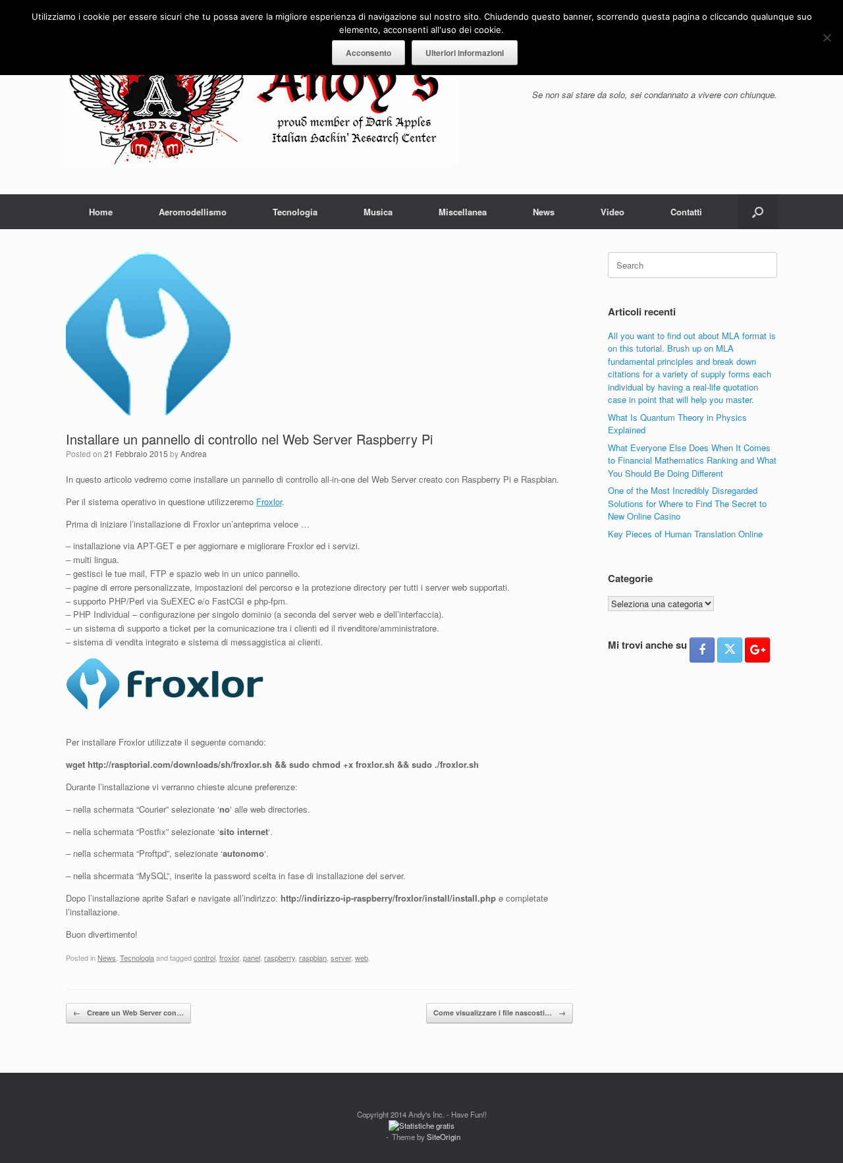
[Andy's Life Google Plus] (757, 650)
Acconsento (368, 53)
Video (612, 211)
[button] (757, 211)
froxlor (229, 957)
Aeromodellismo (193, 211)
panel (251, 957)
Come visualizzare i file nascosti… (499, 1012)
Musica (378, 211)
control (204, 957)
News (544, 211)
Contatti (686, 211)
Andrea (193, 453)
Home (101, 211)
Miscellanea (463, 211)
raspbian (313, 957)
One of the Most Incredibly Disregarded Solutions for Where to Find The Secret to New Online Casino (687, 503)
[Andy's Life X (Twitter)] (729, 650)
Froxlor (269, 501)
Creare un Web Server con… (128, 1012)
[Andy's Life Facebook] (702, 650)
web (361, 957)
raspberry (279, 957)
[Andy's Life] (260, 97)
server (341, 957)
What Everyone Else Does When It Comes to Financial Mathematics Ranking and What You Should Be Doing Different (692, 460)
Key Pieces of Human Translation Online (685, 533)
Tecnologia (295, 211)
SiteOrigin (443, 1136)
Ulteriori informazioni (464, 53)
